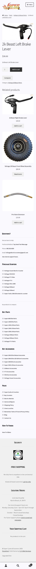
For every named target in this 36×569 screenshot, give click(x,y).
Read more (18, 174)
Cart (27, 564)
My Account (6, 565)
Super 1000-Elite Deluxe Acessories (14, 355)
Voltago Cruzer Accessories (12, 378)
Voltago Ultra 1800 (9, 284)
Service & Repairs (9, 402)
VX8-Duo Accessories (10, 375)
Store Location (8, 408)
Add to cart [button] (18, 126)
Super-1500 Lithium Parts (11, 331)
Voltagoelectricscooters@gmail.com (17, 252)
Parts (10, 15)
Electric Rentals (9, 398)
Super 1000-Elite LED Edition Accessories (16, 358)
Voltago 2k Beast (9, 290)
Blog (5, 415)
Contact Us (7, 418)
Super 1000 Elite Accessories (12, 362)
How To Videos (6, 432)
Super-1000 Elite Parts (10, 322)
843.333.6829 (10, 248)
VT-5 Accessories (9, 372)
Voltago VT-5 (8, 280)
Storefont (5, 551)
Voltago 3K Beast (9, 287)
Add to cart (16, 69)
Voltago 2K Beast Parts (20, 15)
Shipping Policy (9, 405)
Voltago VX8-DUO (9, 274)
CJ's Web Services (25, 551)
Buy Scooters (8, 395)
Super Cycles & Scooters (11, 392)
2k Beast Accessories (10, 368)
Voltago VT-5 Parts (10, 341)
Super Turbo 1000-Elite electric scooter (15, 293)
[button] (30, 25)
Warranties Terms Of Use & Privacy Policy (16, 412)
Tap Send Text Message (20, 244)
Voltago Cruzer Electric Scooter (13, 271)
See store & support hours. (10, 257)
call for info (27, 482)
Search (18, 565)
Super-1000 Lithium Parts (11, 325)
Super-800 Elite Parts (10, 318)
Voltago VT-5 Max (9, 277)
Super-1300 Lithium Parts (11, 328)
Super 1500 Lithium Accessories (13, 365)
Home (6, 15)
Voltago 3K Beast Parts (11, 338)
